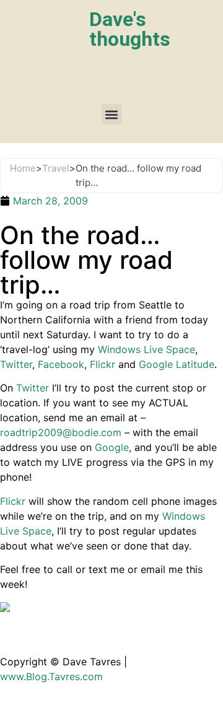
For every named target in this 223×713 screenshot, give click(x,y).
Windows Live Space (146, 349)
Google (112, 447)
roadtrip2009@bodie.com (60, 432)
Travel (55, 168)
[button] (112, 114)
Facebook (61, 364)
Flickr (102, 364)
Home (23, 168)
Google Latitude (176, 364)
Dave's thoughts (129, 29)
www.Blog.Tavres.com (51, 676)
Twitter (16, 364)
